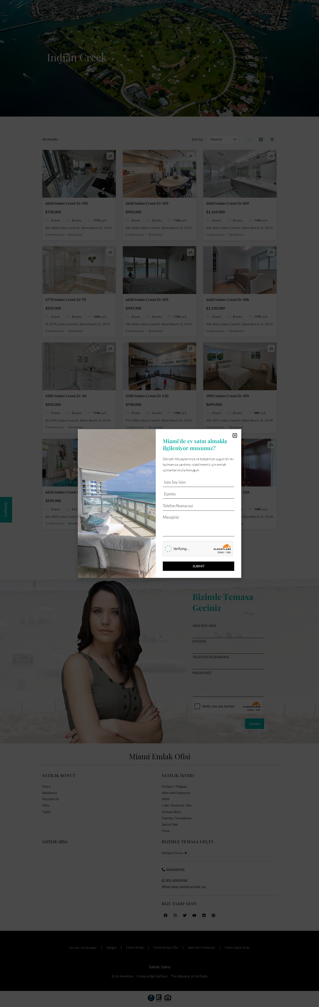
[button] (235, 435)
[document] (159, 503)
